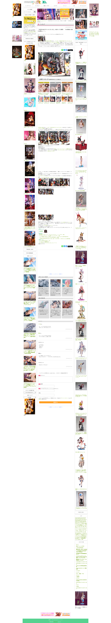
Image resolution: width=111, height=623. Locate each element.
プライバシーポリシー (64, 398)
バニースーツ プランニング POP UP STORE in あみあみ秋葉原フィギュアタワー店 (81, 557)
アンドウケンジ (81, 525)
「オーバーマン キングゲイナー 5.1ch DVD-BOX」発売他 (49, 237)
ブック (77, 584)
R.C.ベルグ (85, 522)
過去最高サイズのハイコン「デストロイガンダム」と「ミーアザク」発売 (51, 234)
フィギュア (37, 5)
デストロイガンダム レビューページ (50, 242)
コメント (43, 375)
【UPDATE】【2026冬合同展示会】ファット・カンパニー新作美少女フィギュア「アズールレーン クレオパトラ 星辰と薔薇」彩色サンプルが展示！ (30, 368)
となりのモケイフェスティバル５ (81, 583)
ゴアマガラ (82, 528)
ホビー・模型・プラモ (80, 573)
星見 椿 (82, 536)
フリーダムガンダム (41, 175)
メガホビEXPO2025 (79, 547)
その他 (77, 586)
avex (85, 518)
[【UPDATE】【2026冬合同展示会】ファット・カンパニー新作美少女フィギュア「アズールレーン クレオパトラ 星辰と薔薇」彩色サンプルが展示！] (30, 360)
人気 (74, 5)
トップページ (28, 5)
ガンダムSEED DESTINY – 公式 (46, 177)
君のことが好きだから (81, 534)
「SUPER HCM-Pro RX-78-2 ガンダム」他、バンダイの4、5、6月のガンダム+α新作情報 (54, 238)
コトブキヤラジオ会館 (54, 42)
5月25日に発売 (48, 41)
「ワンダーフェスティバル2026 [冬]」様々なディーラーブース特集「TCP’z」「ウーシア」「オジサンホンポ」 (30, 303)
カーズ (79, 528)
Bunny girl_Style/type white (79, 519)
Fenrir (78, 520)
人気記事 (77, 576)
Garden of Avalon (83, 520)
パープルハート (81, 531)
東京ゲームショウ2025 (80, 546)
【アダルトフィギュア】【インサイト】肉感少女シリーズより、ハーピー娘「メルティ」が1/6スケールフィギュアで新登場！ (29, 286)
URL (40, 393)
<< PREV (50, 274)
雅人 (39, 333)
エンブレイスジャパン (81, 527)
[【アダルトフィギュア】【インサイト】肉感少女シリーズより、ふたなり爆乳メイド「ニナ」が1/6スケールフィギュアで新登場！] (30, 377)
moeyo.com (56, 621)
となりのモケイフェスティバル (81, 561)
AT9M (76, 518)
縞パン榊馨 (81, 539)
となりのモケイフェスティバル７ (81, 588)
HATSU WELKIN (83, 521)
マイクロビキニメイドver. (80, 532)
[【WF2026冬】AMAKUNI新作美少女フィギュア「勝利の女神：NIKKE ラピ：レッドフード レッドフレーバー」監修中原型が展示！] (30, 327)
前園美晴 (78, 533)
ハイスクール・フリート (81, 529)
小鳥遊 (82, 534)
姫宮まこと (78, 534)
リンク (61, 619)
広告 (49, 619)
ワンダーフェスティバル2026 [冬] (28, 299)
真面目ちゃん (79, 538)
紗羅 (78, 539)
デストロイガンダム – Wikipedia (57, 177)
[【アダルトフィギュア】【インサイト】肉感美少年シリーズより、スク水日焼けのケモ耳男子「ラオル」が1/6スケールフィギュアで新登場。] (30, 262)
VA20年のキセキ (77, 523)
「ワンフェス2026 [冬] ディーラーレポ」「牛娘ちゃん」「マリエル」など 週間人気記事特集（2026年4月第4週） (30, 352)
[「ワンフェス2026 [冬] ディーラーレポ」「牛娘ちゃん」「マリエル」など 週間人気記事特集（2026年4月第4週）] (30, 344)
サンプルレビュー (26, 381)
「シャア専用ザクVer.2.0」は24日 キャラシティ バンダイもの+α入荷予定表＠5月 (53, 236)
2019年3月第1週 (83, 517)
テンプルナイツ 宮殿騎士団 (43, 241)
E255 (76, 520)
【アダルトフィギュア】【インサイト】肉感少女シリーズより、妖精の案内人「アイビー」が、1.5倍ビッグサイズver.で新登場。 (67, 291)
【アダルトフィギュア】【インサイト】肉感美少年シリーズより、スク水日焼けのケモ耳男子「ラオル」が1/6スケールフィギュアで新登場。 (30, 269)
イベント (65, 5)
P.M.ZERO (81, 522)
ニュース (77, 572)
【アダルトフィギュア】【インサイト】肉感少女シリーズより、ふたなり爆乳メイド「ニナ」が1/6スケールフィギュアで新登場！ (30, 385)
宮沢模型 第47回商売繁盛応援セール (81, 554)
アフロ (40, 324)
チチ (80, 529)
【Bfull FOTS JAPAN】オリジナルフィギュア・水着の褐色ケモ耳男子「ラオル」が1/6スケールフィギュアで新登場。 (30, 319)
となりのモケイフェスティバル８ (81, 564)
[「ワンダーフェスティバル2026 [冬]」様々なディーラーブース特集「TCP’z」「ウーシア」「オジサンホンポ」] (30, 296)
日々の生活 (63, 222)
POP (59, 43)
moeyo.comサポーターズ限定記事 (81, 569)
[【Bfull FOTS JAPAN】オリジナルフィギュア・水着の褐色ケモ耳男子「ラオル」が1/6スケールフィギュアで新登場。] (30, 311)
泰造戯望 (77, 537)
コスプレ (55, 5)
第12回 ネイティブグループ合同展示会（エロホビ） (81, 560)
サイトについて (83, 5)
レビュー (69, 222)
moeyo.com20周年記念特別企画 (81, 566)
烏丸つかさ (81, 537)
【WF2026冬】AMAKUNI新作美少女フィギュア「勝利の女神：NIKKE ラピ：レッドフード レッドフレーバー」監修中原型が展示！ (30, 335)
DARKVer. (85, 519)
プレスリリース (26, 315)
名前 (42, 384)
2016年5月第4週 (77, 517)
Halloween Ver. (77, 521)
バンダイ (57, 41)
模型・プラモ (46, 5)
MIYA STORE (77, 522)
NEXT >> (60, 274)
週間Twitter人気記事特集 (27, 348)
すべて (77, 544)
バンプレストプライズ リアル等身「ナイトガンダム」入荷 (49, 235)
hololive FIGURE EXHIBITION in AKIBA (81, 580)
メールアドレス (44, 388)
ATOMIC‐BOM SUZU (80, 518)
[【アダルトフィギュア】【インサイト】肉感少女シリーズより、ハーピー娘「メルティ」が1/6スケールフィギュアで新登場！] (30, 279)
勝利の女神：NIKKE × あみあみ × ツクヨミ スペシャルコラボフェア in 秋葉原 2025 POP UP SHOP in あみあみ (81, 550)
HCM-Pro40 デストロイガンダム (56, 127)
